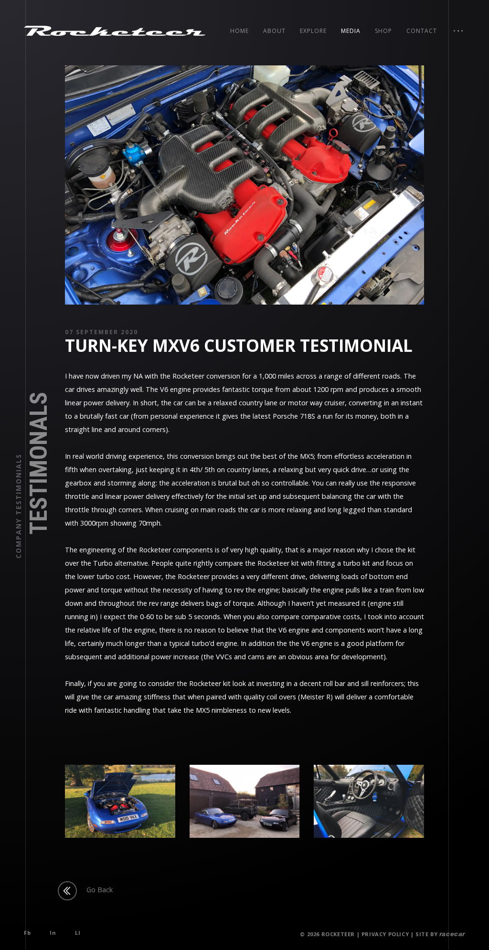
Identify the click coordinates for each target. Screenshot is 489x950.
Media (351, 31)
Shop (383, 31)
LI (77, 932)
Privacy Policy (385, 934)
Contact (421, 31)
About (274, 31)
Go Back (99, 889)
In (53, 932)
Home (239, 31)
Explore (313, 31)
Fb (27, 932)
